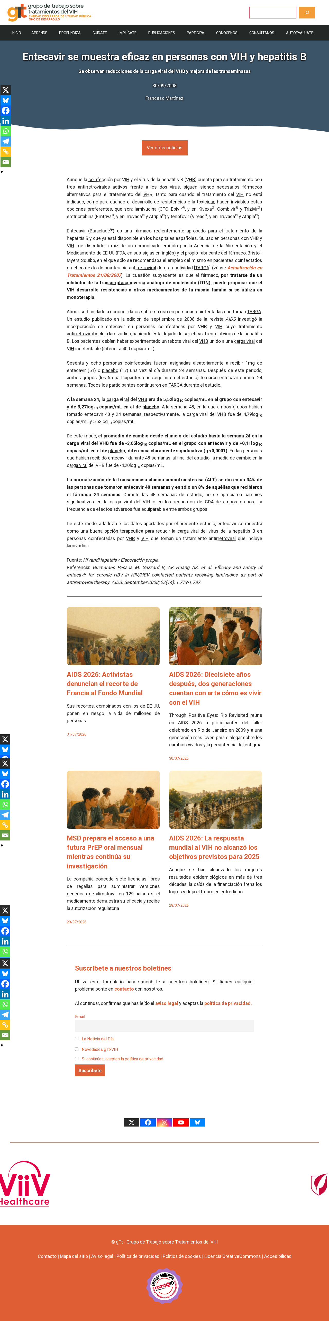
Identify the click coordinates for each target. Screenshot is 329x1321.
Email (80, 1016)
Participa (195, 33)
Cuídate (100, 33)
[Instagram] (164, 1122)
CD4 (209, 501)
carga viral (244, 341)
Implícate (127, 33)
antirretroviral (142, 267)
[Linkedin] (6, 121)
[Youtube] (181, 1122)
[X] (6, 90)
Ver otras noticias (164, 147)
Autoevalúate (299, 33)
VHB (190, 179)
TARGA (202, 267)
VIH (126, 179)
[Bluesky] (6, 100)
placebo (110, 370)
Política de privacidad (137, 1256)
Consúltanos (261, 33)
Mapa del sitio (74, 1256)
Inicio (16, 33)
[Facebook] (6, 110)
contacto (124, 989)
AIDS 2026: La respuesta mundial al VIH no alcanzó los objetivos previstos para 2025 (214, 847)
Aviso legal (102, 1256)
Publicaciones (161, 33)
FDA (121, 253)
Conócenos (226, 33)
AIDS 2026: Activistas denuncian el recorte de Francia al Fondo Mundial (105, 684)
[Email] (6, 162)
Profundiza (70, 33)
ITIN (204, 282)
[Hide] (2, 172)
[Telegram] (6, 141)
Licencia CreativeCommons (232, 1256)
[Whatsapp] (6, 131)
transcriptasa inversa (122, 282)
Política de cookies (182, 1256)
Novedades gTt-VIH (99, 1049)
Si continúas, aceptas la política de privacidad (122, 1058)
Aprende (39, 33)
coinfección (100, 179)
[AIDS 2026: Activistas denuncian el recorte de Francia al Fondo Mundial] (113, 661)
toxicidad (206, 201)
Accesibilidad (277, 1256)
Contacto (47, 1256)
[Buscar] (307, 12)
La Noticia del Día (97, 1038)
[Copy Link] (6, 151)
